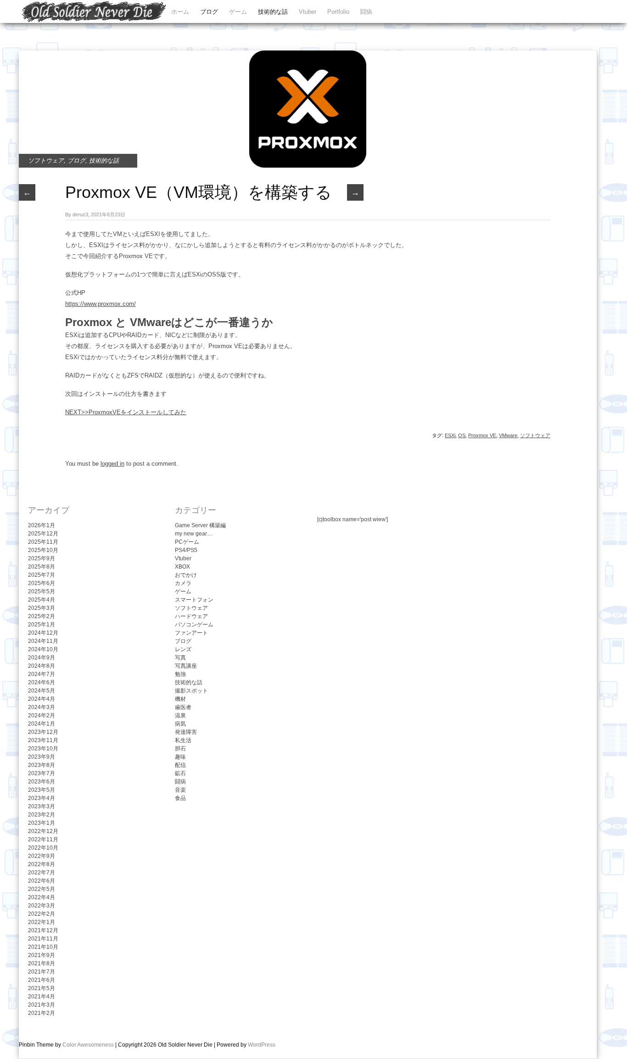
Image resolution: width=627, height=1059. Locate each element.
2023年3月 (41, 806)
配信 (180, 765)
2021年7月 (41, 972)
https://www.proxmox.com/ (100, 303)
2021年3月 (41, 1005)
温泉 (180, 715)
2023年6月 (41, 781)
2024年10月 (43, 649)
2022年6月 (41, 881)
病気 (180, 724)
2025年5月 (41, 591)
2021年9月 (41, 955)
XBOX (182, 566)
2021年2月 (41, 1013)
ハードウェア (191, 616)
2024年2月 (41, 715)
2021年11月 (43, 938)
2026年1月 (41, 525)
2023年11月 (43, 740)
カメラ (183, 583)
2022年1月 (41, 922)
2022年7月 (41, 872)
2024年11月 (43, 641)
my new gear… (194, 533)
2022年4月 (41, 897)
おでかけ (186, 575)
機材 (180, 699)
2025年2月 (41, 616)
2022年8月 (41, 864)
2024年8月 (41, 666)
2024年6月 (41, 682)
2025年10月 (43, 550)
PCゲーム (187, 542)
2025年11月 (43, 542)
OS (461, 435)
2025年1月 (41, 624)
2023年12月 (43, 732)
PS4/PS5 (186, 550)
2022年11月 (43, 839)
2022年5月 (41, 889)
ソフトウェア (46, 160)
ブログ (209, 11)
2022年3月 (41, 905)
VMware (508, 435)
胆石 (180, 748)
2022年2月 (41, 914)
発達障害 (186, 732)
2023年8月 (41, 765)
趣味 (180, 757)
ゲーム (238, 11)
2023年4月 (41, 798)
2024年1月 (41, 724)
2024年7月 (41, 674)
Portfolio (338, 11)
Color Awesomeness (88, 1045)
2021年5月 (41, 988)
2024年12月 (43, 633)
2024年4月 (41, 699)
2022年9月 (41, 856)
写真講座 (186, 666)
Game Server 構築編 (200, 525)
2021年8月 (41, 963)
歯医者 (183, 707)
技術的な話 (273, 11)
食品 (180, 798)
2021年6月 (41, 980)
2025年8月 (41, 566)
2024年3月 (41, 707)
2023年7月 (41, 773)
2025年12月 (43, 533)
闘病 (366, 11)
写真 (180, 657)
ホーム (180, 11)
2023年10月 (43, 748)
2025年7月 (41, 575)
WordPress (261, 1045)
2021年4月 (41, 996)
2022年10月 (43, 848)
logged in (112, 463)
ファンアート (191, 633)
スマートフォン (194, 600)
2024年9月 (41, 657)
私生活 (183, 740)
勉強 (180, 674)
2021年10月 (43, 947)
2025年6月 (41, 583)
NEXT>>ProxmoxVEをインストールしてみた (125, 412)
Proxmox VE (482, 435)
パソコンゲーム (194, 624)
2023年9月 (41, 757)
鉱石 (180, 773)
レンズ (183, 649)
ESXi (450, 435)
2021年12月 (43, 930)
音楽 (180, 790)
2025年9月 (41, 558)
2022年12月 (43, 831)
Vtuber (307, 11)
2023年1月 (41, 823)
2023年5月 (41, 790)
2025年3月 (41, 608)
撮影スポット (191, 690)
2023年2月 (41, 814)
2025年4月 (41, 600)
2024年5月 (41, 690)
